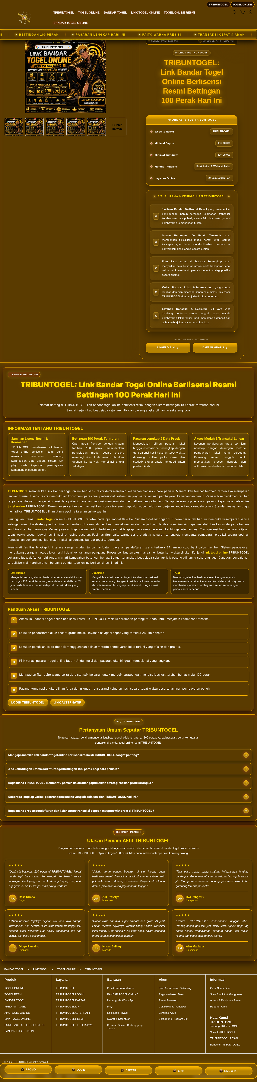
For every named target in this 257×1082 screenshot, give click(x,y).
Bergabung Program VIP (173, 1018)
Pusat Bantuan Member (121, 988)
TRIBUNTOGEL (18, 491)
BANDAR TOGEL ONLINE (20, 1031)
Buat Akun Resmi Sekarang (175, 988)
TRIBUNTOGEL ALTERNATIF (73, 1012)
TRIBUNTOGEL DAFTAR (71, 1000)
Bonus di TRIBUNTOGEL (225, 1044)
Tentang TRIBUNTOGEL (224, 1026)
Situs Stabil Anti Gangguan (226, 994)
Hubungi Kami (218, 1006)
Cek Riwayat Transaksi (172, 1006)
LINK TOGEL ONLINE (17, 1018)
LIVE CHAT (231, 1069)
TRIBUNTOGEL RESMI (70, 1018)
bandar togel (44, 519)
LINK (181, 1069)
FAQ (110, 1006)
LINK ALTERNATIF (67, 702)
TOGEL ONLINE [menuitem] (242, 4)
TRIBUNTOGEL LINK (68, 1006)
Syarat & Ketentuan (118, 1018)
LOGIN (81, 1069)
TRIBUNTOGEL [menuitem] (218, 4)
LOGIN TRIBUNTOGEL (28, 702)
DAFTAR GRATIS (213, 347)
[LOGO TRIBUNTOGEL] (24, 17)
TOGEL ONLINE (14, 988)
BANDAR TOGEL (15, 1000)
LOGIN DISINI (166, 347)
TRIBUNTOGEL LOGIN (70, 994)
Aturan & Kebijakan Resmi (225, 1000)
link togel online (216, 552)
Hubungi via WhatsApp (120, 1000)
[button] (242, 12)
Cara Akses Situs (220, 988)
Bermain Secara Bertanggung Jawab (125, 1026)
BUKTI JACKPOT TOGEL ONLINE (25, 1024)
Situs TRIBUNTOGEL (223, 1032)
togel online (16, 506)
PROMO (31, 1069)
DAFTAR (130, 1069)
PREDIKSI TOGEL (15, 1006)
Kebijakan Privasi (117, 1012)
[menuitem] (63, 13)
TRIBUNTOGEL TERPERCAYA (74, 1024)
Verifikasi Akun (167, 1012)
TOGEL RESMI (13, 994)
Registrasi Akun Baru (171, 994)
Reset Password (168, 1000)
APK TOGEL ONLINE (17, 1012)
